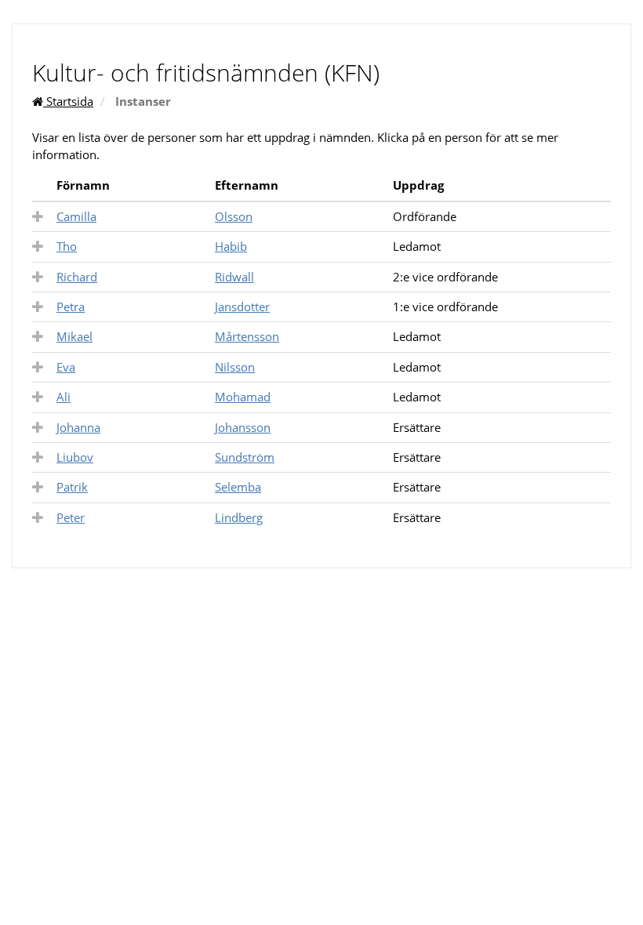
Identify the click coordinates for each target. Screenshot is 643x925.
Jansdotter (242, 306)
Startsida (68, 101)
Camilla (76, 216)
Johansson (243, 427)
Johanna (78, 427)
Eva (65, 367)
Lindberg (239, 517)
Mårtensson (247, 336)
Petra (70, 306)
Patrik (72, 487)
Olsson (233, 216)
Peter (70, 517)
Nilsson (235, 367)
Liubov (74, 457)
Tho (66, 246)
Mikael (74, 336)
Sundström (244, 457)
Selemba (238, 487)
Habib (231, 246)
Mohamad (243, 396)
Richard (76, 277)
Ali (63, 396)
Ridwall (234, 277)
